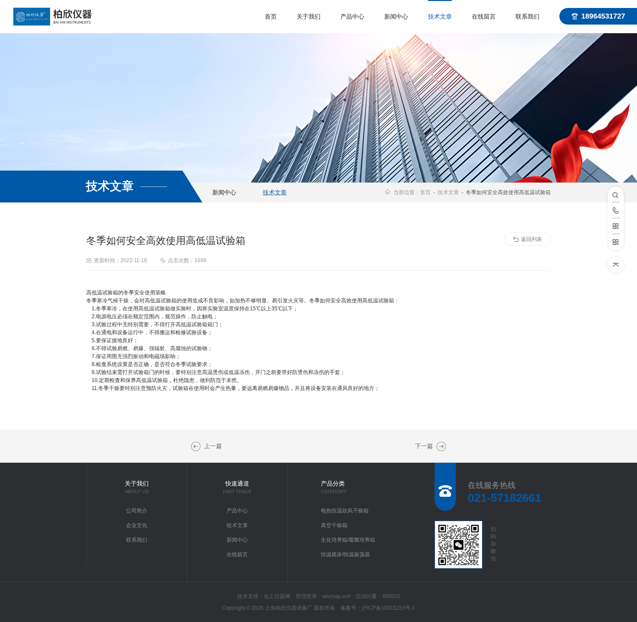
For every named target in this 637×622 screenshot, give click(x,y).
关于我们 (308, 16)
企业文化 (136, 525)
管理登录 (306, 596)
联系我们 (527, 16)
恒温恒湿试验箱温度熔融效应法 (441, 446)
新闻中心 (396, 16)
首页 (271, 16)
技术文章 (440, 16)
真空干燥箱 (334, 525)
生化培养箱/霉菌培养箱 (348, 540)
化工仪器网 (277, 596)
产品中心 (352, 16)
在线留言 (484, 16)
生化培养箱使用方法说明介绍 (196, 446)
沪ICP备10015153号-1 (388, 608)
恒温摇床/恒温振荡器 (345, 554)
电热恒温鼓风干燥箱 (345, 510)
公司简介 (136, 510)
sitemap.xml (336, 596)
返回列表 (531, 239)
